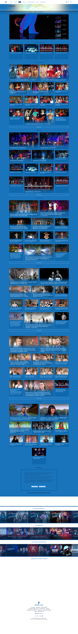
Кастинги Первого (42, 608)
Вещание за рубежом (40, 613)
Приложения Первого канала (33, 608)
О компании (33, 607)
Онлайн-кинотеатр (44, 607)
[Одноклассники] (42, 486)
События (35, 611)
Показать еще (39, 126)
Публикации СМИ (41, 611)
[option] (61, 16)
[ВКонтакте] (34, 486)
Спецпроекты (38, 607)
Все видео (47, 608)
